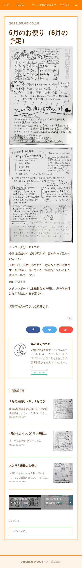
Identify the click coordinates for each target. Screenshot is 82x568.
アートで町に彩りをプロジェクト (44, 5)
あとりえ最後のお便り (23, 465)
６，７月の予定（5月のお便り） (26, 441)
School (20, 5)
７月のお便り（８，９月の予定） (30, 401)
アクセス (65, 5)
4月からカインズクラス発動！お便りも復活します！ (42, 433)
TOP (6, 5)
